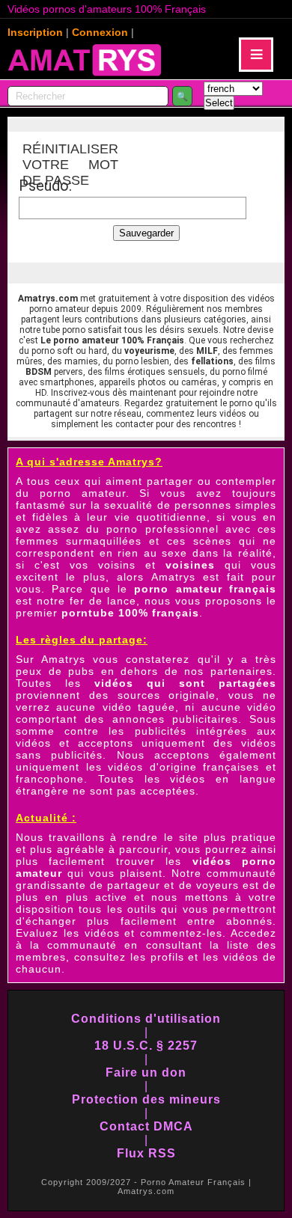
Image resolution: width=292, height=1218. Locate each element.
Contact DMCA (146, 1126)
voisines (190, 565)
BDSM (38, 372)
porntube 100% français (130, 613)
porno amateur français (205, 589)
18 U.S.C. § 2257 (146, 1045)
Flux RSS (146, 1153)
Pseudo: (45, 186)
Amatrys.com (48, 298)
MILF (207, 351)
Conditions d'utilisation (146, 1018)
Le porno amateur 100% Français (112, 340)
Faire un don (146, 1072)
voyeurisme (149, 351)
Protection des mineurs (146, 1099)
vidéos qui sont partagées (185, 683)
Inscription (35, 32)
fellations (212, 361)
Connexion (100, 32)
